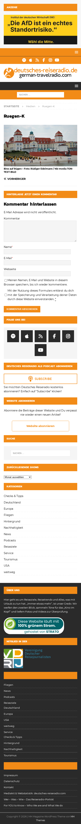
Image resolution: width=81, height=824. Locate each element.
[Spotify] (24, 60)
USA (6, 565)
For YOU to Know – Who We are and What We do (33, 805)
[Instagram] (50, 60)
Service (8, 553)
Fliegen (9, 515)
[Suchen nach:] (40, 94)
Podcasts (10, 540)
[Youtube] (57, 60)
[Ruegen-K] (40, 164)
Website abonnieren (40, 426)
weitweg (9, 572)
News (7, 534)
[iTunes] (30, 60)
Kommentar (12, 218)
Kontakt (9, 787)
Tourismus (11, 559)
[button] (76, 52)
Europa (8, 508)
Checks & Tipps (13, 496)
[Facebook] (43, 60)
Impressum (11, 775)
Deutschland (12, 502)
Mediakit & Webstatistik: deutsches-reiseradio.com (35, 793)
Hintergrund (12, 521)
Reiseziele (10, 546)
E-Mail (8, 258)
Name (8, 247)
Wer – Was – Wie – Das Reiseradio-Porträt (29, 799)
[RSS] (37, 60)
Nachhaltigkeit (13, 527)
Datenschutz (12, 781)
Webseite (10, 269)
